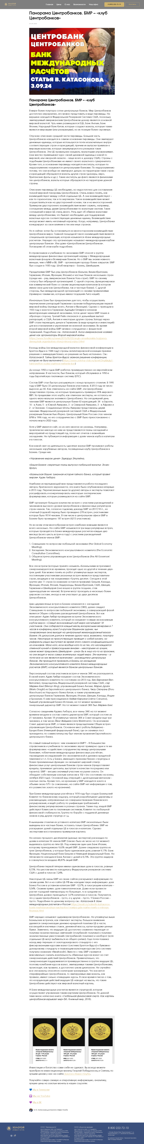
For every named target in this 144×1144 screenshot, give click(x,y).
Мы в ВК (37, 1102)
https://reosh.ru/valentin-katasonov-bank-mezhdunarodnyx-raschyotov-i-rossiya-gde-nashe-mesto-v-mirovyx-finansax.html (69, 907)
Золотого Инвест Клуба (77, 1074)
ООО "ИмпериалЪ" (48, 1127)
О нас (67, 4)
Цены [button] (58, 4)
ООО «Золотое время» (83, 1127)
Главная (49, 4)
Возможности (79, 4)
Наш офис (93, 4)
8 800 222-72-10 (118, 1128)
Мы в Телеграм (41, 1090)
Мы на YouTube (41, 1096)
